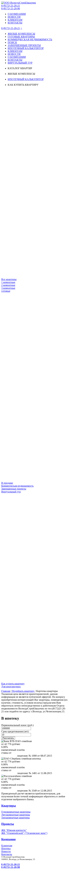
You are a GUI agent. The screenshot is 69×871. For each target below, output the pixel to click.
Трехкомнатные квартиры (15, 817)
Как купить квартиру (13, 683)
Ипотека (6, 848)
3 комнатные (8, 288)
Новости (6, 851)
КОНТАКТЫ (15, 22)
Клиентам (6, 845)
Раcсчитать (8, 738)
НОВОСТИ (14, 17)
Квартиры (8, 805)
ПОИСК (12, 42)
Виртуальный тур (11, 491)
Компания (8, 839)
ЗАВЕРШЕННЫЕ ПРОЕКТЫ (24, 45)
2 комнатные (8, 285)
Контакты (6, 854)
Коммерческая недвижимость (17, 485)
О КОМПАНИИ (17, 14)
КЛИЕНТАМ (15, 19)
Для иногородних (11, 686)
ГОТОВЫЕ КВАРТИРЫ (21, 36)
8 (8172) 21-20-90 (10, 8)
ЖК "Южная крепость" (14, 830)
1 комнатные (8, 282)
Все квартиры (9, 279)
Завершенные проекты (13, 488)
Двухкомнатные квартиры (15, 814)
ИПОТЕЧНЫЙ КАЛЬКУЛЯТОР (26, 48)
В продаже (7, 483)
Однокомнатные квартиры (15, 811)
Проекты (7, 824)
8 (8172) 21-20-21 (10, 5)
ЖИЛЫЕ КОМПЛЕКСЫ (21, 33)
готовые (5, 291)
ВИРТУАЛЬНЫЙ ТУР (20, 62)
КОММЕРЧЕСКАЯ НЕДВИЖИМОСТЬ (30, 39)
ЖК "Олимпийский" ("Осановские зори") (24, 833)
